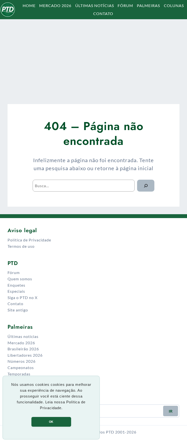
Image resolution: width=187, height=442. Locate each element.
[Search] (145, 186)
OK (51, 422)
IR (170, 411)
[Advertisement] (93, 57)
